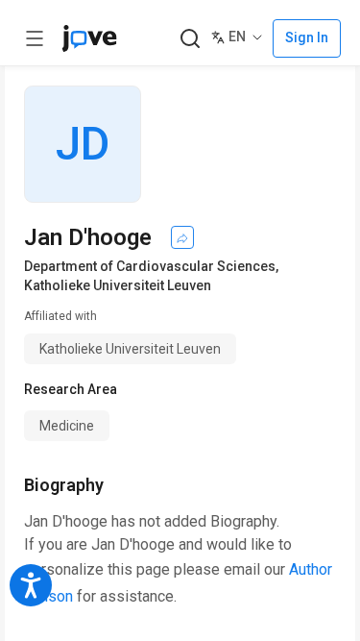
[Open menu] (34, 38)
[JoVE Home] (89, 38)
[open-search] (190, 39)
